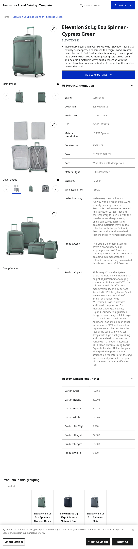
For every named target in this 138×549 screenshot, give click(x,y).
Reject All (122, 541)
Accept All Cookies (98, 541)
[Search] (81, 5)
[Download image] (58, 84)
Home (6, 16)
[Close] (132, 530)
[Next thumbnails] (56, 96)
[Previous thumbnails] (6, 96)
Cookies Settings (14, 541)
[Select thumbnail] (20, 96)
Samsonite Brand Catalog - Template (27, 5)
